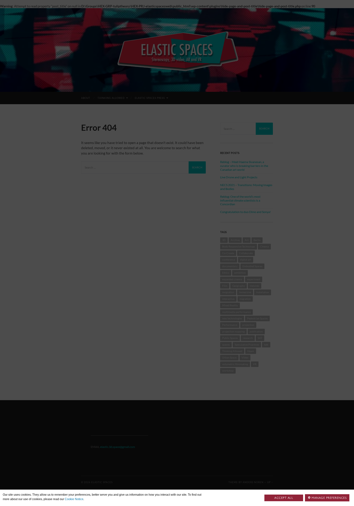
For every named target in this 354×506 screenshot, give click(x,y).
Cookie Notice (74, 499)
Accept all (283, 498)
